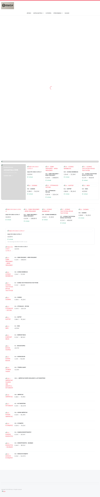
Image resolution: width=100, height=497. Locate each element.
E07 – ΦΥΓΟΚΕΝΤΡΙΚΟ (20, 403)
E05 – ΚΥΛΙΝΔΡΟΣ (19, 423)
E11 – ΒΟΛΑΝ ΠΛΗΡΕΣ (20, 345)
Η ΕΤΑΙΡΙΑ (48, 13)
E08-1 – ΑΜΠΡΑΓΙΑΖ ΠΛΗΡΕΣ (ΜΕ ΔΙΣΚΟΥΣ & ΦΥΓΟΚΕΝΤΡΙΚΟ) (30, 378)
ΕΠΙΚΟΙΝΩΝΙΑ (57, 13)
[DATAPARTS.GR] (7, 5)
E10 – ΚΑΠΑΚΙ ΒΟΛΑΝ (20, 356)
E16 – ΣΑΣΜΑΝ (31, 189)
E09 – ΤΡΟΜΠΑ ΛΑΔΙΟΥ (20, 367)
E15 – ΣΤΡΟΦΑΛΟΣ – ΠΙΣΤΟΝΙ (22, 306)
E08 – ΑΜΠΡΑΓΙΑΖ (19, 394)
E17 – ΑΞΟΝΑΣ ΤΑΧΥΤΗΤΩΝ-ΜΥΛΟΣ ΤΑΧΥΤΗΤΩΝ (89, 174)
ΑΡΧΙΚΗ (29, 13)
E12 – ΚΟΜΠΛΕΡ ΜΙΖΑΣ (20, 335)
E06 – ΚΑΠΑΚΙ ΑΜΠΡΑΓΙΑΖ (21, 412)
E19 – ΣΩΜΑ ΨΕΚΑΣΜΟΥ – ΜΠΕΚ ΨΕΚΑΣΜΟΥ (52, 174)
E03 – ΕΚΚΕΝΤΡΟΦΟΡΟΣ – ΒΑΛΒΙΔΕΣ (24, 443)
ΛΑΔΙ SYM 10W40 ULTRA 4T (34, 172)
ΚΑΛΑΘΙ (67, 13)
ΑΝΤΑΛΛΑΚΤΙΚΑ (37, 13)
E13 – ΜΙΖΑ (85, 189)
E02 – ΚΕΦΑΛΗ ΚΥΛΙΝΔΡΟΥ (21, 453)
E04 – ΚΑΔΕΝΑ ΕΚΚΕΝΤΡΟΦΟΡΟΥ (23, 432)
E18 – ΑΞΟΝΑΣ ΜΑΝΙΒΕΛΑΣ (71, 172)
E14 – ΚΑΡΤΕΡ (67, 189)
